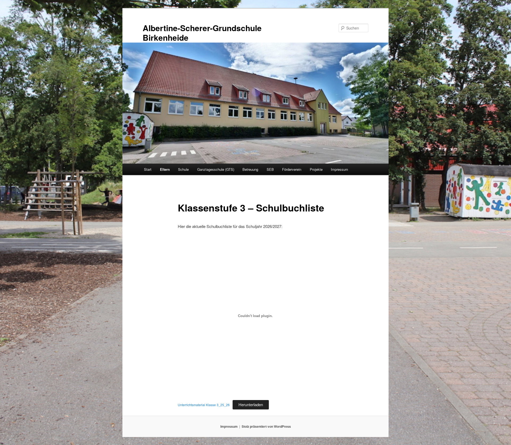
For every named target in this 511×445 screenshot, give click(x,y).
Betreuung (250, 169)
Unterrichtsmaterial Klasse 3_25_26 (204, 404)
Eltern (165, 169)
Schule (183, 169)
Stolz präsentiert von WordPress (266, 426)
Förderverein (291, 169)
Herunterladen (250, 404)
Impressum (339, 169)
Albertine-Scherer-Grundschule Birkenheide (202, 32)
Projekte (316, 169)
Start (147, 169)
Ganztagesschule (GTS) (215, 169)
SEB (270, 169)
